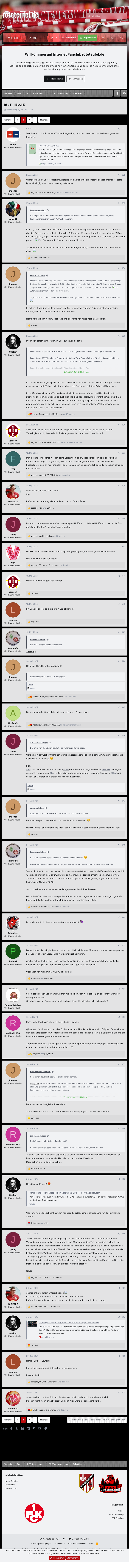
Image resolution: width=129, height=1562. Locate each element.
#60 (123, 1392)
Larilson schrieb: (37, 639)
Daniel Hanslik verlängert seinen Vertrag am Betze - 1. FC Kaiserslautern (64, 1192)
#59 (123, 1356)
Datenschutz (11, 1488)
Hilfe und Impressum (77, 1543)
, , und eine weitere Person (54, 192)
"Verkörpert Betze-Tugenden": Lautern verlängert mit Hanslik (69, 1322)
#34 (123, 268)
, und (42, 508)
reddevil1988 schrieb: (40, 1071)
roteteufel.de (48, 1539)
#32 (123, 175)
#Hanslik (106, 769)
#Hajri (114, 773)
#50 (123, 945)
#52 (123, 1017)
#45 (123, 707)
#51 (123, 989)
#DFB (66, 769)
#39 (123, 518)
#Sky (28, 769)
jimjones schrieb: (38, 210)
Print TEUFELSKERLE (49, 145)
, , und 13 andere (54, 414)
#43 (123, 632)
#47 (123, 801)
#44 (123, 661)
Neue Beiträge (12, 1481)
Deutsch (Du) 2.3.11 (80, 1539)
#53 (123, 1064)
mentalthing (11, 109)
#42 (123, 604)
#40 (123, 546)
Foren (35, 37)
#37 (123, 453)
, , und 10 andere (54, 696)
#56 (123, 1233)
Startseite (16, 37)
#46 (123, 735)
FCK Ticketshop (116, 1514)
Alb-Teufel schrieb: (39, 742)
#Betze (53, 773)
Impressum (10, 1484)
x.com (30, 684)
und (40, 257)
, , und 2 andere (48, 536)
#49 (123, 917)
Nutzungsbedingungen (41, 1543)
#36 (123, 425)
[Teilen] (119, 128)
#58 (123, 1317)
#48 (123, 845)
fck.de (120, 1511)
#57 (123, 1288)
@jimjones (31, 1029)
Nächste (44, 120)
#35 (123, 336)
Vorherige (8, 120)
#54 (123, 1128)
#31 (123, 128)
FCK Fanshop (117, 1518)
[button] (44, 37)
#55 (123, 1179)
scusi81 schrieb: (37, 275)
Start (91, 1543)
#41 (123, 576)
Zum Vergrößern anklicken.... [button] (76, 372)
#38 (123, 486)
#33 (123, 203)
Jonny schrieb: (37, 808)
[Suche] (121, 37)
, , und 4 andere (50, 475)
